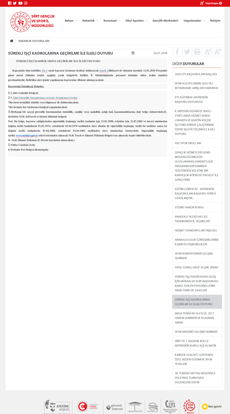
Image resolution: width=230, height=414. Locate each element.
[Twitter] (15, 3)
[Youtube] (21, 3)
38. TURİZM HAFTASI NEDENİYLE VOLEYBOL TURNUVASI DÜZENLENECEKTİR (195, 377)
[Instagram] (26, 3)
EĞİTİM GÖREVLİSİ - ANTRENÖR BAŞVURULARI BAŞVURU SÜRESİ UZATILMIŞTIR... (195, 193)
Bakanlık (89, 20)
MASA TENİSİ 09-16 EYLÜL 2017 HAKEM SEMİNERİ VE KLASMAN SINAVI (194, 317)
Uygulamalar (192, 20)
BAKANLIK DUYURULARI (34, 41)
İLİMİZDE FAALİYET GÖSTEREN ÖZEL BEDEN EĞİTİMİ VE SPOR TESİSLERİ (194, 359)
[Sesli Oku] (203, 3)
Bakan (69, 20)
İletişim (215, 20)
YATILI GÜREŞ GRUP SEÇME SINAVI (196, 267)
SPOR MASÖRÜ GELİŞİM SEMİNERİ (196, 332)
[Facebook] (10, 3)
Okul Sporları (134, 20)
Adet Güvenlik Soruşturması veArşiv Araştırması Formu (45, 97)
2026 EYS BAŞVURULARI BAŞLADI (196, 74)
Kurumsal (110, 20)
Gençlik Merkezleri (165, 20)
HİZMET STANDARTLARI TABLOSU (196, 230)
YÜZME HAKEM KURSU (189, 207)
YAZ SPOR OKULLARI (188, 143)
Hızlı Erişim (212, 3)
